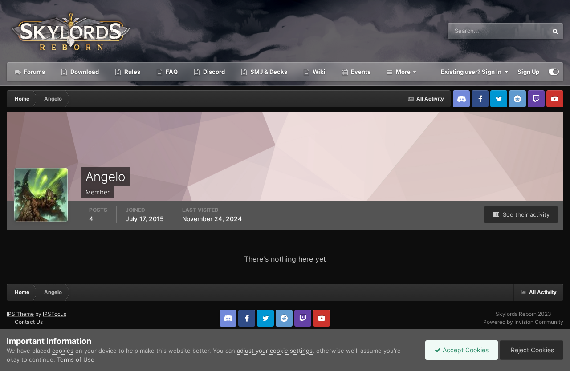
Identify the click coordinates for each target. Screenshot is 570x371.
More (403, 71)
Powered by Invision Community (523, 322)
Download (84, 71)
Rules (131, 71)
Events (360, 71)
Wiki (318, 71)
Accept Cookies (465, 350)
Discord (213, 71)
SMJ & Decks (268, 71)
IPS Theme (20, 314)
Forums (34, 71)
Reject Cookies (531, 350)
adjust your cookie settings (275, 350)
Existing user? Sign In (472, 71)
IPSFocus (54, 314)
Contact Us (29, 322)
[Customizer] (553, 71)
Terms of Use (75, 359)
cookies (62, 350)
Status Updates (516, 31)
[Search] (555, 31)
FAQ (171, 71)
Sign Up (528, 71)
